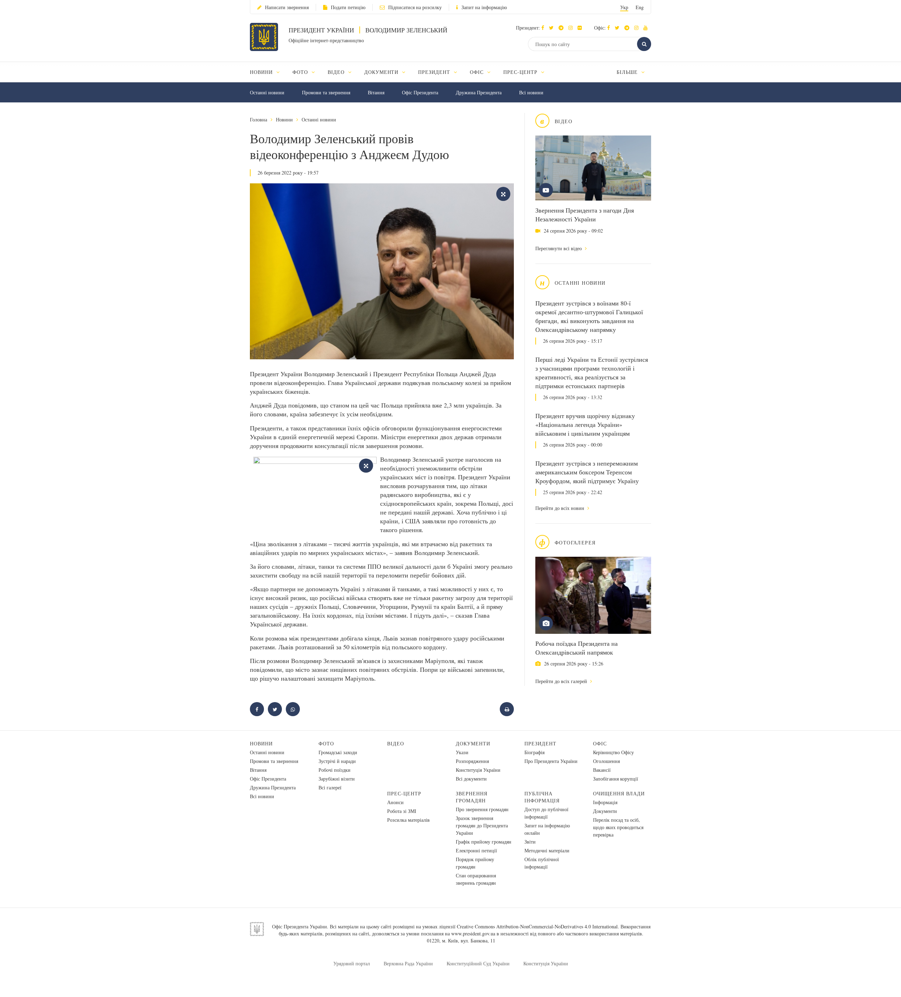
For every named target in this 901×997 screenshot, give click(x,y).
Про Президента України (551, 761)
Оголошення (606, 761)
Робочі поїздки (335, 769)
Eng (640, 7)
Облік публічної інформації (541, 863)
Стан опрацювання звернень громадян (476, 879)
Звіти (530, 841)
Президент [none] (435, 72)
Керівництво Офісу (613, 752)
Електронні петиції (476, 850)
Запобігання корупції (615, 778)
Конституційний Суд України (478, 963)
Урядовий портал (351, 963)
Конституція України (478, 769)
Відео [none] (337, 72)
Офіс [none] (477, 72)
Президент (540, 743)
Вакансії (602, 769)
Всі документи (471, 778)
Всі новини (531, 92)
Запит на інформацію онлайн (547, 829)
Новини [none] (262, 72)
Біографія (534, 752)
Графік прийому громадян (483, 841)
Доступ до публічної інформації (546, 813)
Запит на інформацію (484, 7)
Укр (624, 7)
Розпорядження (472, 761)
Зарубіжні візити (337, 778)
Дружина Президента (479, 92)
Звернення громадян (471, 797)
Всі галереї (330, 787)
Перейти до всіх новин (560, 508)
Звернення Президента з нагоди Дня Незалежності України (584, 214)
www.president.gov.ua (473, 933)
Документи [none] (382, 72)
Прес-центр (404, 793)
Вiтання (376, 92)
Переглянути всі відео (559, 248)
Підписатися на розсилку (415, 7)
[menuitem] (268, 72)
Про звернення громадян (482, 809)
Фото (326, 743)
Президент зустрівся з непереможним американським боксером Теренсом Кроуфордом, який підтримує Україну (587, 472)
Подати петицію (348, 7)
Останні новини (267, 92)
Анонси (395, 802)
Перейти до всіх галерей (561, 681)
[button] (553, 27)
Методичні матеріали (546, 850)
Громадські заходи (338, 752)
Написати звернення (287, 7)
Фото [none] (301, 72)
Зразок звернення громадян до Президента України (482, 825)
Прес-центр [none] (521, 72)
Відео (395, 743)
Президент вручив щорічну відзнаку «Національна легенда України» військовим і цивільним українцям (585, 424)
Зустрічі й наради (337, 761)
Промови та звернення (326, 92)
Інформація (605, 802)
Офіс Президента (420, 92)
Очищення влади (619, 793)
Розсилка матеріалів (408, 819)
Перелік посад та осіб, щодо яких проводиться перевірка (618, 827)
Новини (284, 119)
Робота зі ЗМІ (401, 811)
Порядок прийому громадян (475, 863)
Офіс (600, 743)
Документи (473, 743)
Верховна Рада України (408, 963)
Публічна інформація (542, 797)
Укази (462, 752)
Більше (628, 72)
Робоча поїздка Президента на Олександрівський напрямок (576, 647)
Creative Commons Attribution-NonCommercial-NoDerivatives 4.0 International (537, 926)
